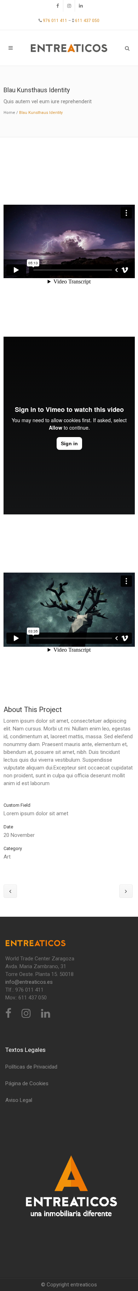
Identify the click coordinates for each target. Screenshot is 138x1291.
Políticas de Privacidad (31, 1067)
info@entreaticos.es (29, 982)
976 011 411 (54, 20)
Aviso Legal (18, 1100)
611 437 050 (86, 20)
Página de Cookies (26, 1083)
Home (9, 112)
